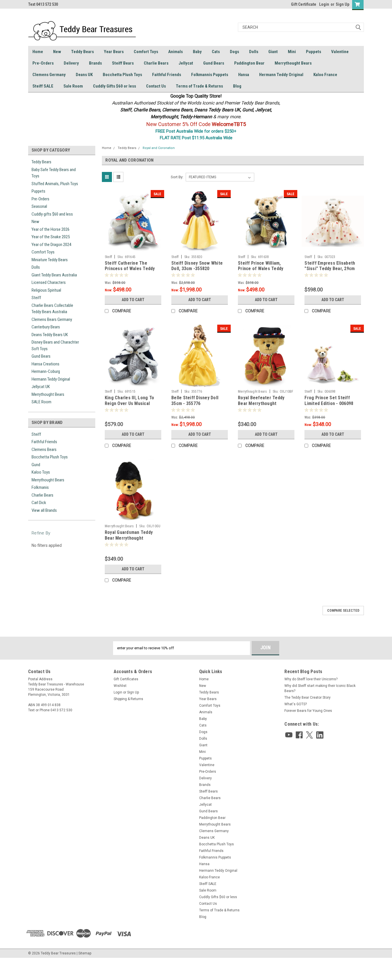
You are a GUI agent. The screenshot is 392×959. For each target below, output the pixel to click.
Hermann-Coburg (46, 371)
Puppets (313, 51)
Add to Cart (133, 299)
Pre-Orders (43, 63)
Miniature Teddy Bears (50, 259)
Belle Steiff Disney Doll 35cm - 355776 (194, 400)
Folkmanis (40, 487)
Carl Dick (39, 502)
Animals (175, 51)
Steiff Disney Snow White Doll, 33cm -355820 (197, 266)
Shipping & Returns (128, 699)
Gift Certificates (126, 679)
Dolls (253, 51)
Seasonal (39, 206)
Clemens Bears (44, 449)
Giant (273, 51)
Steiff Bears (123, 63)
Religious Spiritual (46, 290)
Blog (237, 86)
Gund (36, 464)
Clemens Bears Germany (52, 319)
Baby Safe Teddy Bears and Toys (54, 173)
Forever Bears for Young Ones (308, 711)
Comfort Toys (146, 51)
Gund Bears (213, 63)
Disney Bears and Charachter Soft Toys (55, 345)
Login (324, 4)
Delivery (71, 63)
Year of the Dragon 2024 (51, 244)
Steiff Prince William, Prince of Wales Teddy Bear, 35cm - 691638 (260, 268)
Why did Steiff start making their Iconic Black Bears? (320, 688)
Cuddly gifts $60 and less (52, 214)
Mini (292, 51)
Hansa (243, 74)
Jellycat (185, 63)
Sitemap (84, 953)
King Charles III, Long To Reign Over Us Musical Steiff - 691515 (129, 403)
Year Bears (114, 51)
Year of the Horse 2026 (50, 229)
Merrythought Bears (293, 63)
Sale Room (73, 86)
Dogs (234, 51)
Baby (197, 51)
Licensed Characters (49, 282)
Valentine (340, 51)
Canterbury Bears (46, 327)
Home (37, 51)
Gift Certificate (303, 4)
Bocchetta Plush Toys (122, 74)
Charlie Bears (156, 63)
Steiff (36, 297)
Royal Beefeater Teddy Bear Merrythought (261, 400)
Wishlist (120, 686)
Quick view (132, 248)
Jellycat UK (41, 386)
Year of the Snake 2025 (51, 236)
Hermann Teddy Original (281, 74)
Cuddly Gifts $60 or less (114, 86)
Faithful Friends (166, 74)
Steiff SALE (42, 86)
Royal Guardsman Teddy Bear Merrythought (129, 535)
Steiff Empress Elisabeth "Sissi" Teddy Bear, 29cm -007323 (329, 268)
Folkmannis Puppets (209, 74)
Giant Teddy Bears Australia (54, 275)
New (57, 51)
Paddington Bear (249, 63)
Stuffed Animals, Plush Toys (55, 183)
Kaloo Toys (41, 472)
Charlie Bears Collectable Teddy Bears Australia (52, 309)
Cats (216, 51)
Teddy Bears (82, 51)
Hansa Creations (45, 364)
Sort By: (177, 177)
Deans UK (84, 74)
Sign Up (342, 4)
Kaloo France (325, 74)
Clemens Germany (49, 74)
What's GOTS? (295, 704)
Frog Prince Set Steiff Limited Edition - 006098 (328, 400)
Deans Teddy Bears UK (50, 334)
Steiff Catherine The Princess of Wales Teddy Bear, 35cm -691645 (130, 268)
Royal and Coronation (159, 148)
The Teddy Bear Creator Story (307, 697)
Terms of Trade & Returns (199, 86)
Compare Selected (343, 611)
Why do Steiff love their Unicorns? (310, 679)
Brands (95, 63)
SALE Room (41, 401)
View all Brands (44, 510)
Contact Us (156, 86)
